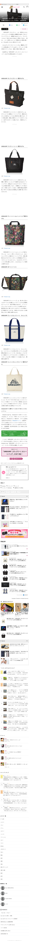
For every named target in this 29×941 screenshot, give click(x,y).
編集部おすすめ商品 (19, 487)
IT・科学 (2, 819)
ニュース (2, 834)
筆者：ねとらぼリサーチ (11, 466)
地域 (1, 864)
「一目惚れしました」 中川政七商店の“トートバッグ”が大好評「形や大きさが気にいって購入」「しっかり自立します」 (17, 716)
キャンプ (17, 486)
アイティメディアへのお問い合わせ (8, 924)
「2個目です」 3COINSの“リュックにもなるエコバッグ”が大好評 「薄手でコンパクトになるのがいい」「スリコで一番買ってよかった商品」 (17, 679)
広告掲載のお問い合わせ (5, 930)
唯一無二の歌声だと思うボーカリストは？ (13, 758)
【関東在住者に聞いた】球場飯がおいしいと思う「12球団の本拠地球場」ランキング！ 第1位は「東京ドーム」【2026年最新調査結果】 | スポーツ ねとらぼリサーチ (15, 778)
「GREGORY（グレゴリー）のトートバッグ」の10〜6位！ (14, 453)
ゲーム (2, 828)
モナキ (6, 904)
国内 (1, 858)
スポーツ (2, 831)
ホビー (2, 840)
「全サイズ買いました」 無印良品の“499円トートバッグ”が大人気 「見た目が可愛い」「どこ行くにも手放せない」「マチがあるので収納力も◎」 (17, 698)
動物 (1, 855)
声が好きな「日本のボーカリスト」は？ (13, 739)
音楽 (1, 879)
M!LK (6, 893)
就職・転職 (3, 870)
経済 (1, 876)
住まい (2, 852)
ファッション (3, 837)
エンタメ (2, 822)
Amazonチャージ (17, 420)
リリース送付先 (4, 927)
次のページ (18, 458)
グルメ (2, 825)
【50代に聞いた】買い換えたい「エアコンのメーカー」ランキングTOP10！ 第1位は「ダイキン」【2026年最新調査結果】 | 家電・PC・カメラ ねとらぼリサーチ (15, 794)
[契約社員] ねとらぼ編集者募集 (7, 921)
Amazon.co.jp (7, 108)
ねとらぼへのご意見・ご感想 (6, 915)
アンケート (2, 735)
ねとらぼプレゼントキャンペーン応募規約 (9, 918)
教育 (1, 873)
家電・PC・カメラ (4, 867)
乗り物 (2, 846)
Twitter (7, 477)
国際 (1, 861)
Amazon (4, 486)
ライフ (2, 843)
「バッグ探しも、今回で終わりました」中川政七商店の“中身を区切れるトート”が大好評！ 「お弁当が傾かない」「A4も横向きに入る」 (17, 685)
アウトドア (10, 486)
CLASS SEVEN (8, 898)
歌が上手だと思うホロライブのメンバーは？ (13, 746)
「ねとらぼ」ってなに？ (5, 912)
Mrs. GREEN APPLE (9, 887)
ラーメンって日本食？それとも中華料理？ (13, 752)
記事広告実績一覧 (4, 933)
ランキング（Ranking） (7, 487)
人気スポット (3, 849)
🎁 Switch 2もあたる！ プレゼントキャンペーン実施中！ (9, 4)
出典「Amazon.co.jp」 (24, 23)
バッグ (2, 16)
